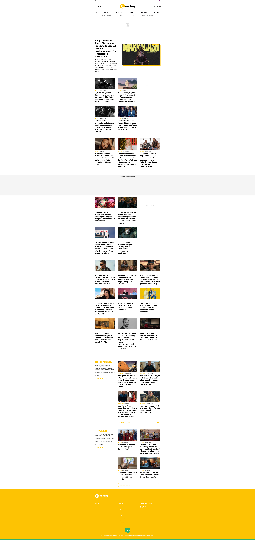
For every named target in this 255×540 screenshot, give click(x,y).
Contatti (120, 525)
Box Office (157, 12)
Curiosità (132, 15)
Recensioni (119, 12)
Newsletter (120, 521)
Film (96, 12)
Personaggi (143, 12)
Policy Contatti (121, 519)
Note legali (120, 515)
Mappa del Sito (121, 523)
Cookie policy (121, 511)
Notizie (106, 12)
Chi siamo (120, 507)
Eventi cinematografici (147, 15)
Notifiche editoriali (122, 517)
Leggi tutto (99, 378)
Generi (120, 15)
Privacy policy (121, 509)
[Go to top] (222, 536)
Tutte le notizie (125, 422)
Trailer (131, 12)
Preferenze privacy (122, 513)
